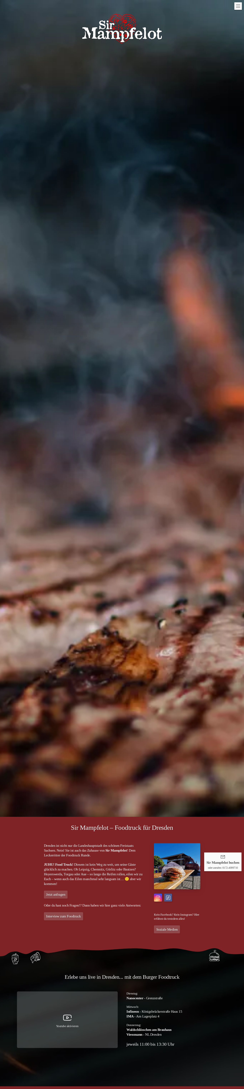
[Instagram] (158, 898)
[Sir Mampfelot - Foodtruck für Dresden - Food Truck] (122, 29)
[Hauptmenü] (238, 6)
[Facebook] (168, 898)
